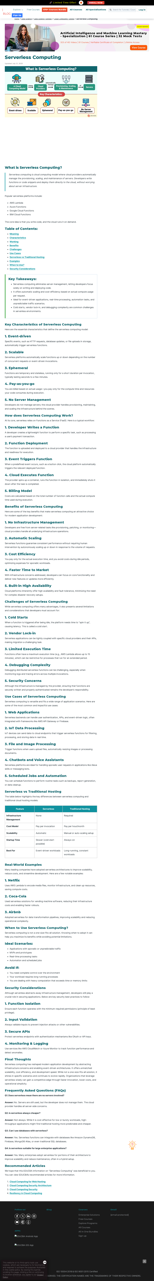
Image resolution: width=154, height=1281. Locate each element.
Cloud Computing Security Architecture (30, 1185)
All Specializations (96, 10)
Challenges (16, 249)
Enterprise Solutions (89, 1215)
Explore (17, 10)
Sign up (83, 1236)
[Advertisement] (126, 90)
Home (16, 19)
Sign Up (17, 15)
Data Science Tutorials (43, 19)
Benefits (14, 245)
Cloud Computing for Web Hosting (27, 1181)
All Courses (76, 10)
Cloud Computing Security (24, 1189)
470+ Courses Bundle (54, 10)
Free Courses (33, 10)
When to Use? (17, 265)
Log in (142, 10)
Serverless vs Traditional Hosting (27, 257)
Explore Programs (88, 1223)
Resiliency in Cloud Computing (26, 1193)
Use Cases (15, 253)
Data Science (26, 19)
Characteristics (18, 237)
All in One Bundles (88, 1231)
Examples (15, 261)
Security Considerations (22, 268)
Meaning (14, 234)
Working (14, 241)
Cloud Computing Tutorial (64, 19)
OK (45, 1262)
